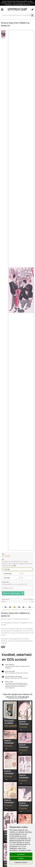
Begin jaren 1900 (5, 609)
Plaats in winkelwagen (11, 593)
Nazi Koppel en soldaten (9, 721)
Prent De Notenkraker (24, 722)
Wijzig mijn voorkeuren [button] (21, 862)
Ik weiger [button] (21, 858)
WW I (10, 609)
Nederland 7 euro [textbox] (8, 588)
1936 (3, 647)
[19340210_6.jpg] (25, 794)
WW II (19, 609)
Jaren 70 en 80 (23, 609)
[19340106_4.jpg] (25, 819)
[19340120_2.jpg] (25, 738)
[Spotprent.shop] (17, 9)
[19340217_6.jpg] (10, 734)
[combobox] (17, 588)
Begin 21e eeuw (30, 609)
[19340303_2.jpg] (10, 760)
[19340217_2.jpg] (25, 710)
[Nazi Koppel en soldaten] (10, 710)
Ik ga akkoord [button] (21, 854)
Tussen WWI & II (14, 609)
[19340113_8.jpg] (25, 765)
